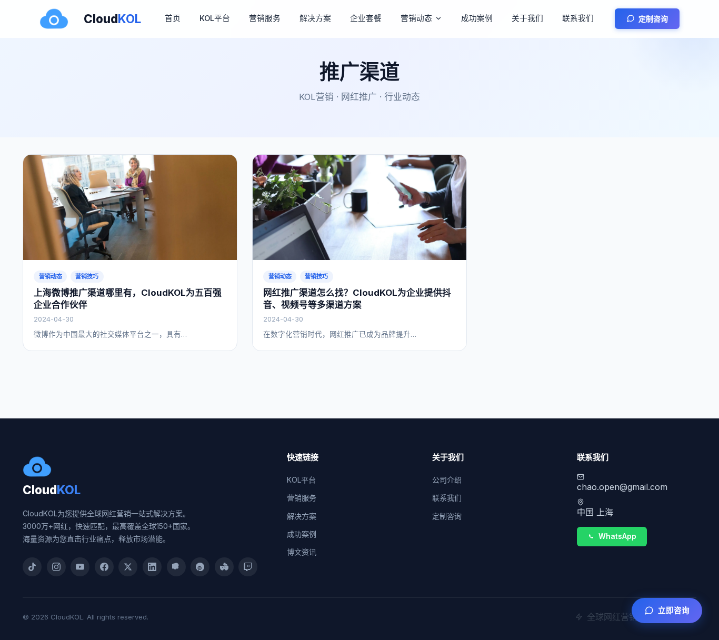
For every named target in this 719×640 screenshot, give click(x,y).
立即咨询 (674, 610)
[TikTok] (32, 566)
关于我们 (527, 18)
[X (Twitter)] (127, 566)
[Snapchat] (176, 566)
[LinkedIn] (152, 566)
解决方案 (315, 18)
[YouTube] (80, 566)
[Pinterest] (200, 566)
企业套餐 (366, 18)
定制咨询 (653, 18)
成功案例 (477, 18)
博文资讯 (301, 551)
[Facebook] (104, 566)
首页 (173, 18)
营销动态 (416, 18)
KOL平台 (214, 18)
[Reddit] (224, 566)
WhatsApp (617, 536)
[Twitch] (247, 566)
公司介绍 (447, 479)
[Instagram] (56, 566)
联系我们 (578, 18)
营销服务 (265, 18)
